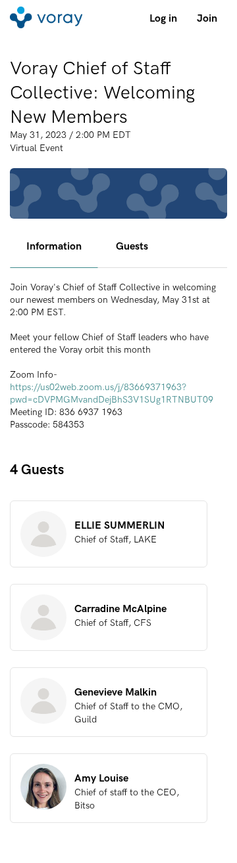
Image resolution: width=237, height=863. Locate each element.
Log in (163, 18)
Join (207, 18)
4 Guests (37, 469)
